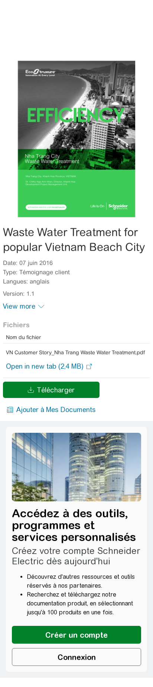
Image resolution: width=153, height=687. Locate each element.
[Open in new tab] (45, 366)
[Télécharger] (76, 139)
